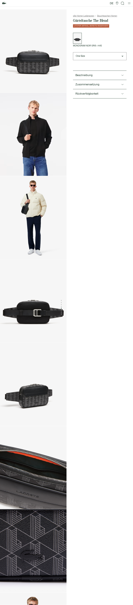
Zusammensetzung (87, 84)
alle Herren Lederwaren (83, 16)
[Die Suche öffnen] (122, 3)
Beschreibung (83, 75)
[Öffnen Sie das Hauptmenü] (129, 3)
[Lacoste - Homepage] (4, 3)
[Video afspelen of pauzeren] (5, 170)
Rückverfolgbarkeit (86, 93)
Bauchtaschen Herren (107, 16)
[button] (117, 3)
